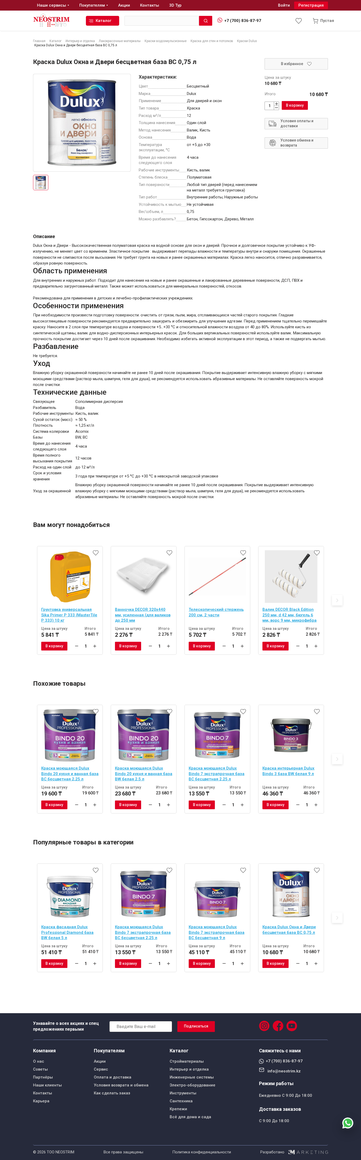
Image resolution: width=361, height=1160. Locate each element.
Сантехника (181, 1101)
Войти (284, 5)
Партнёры (43, 1077)
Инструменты (183, 1093)
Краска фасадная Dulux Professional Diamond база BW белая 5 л (67, 932)
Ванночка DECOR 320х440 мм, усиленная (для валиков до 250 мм (142, 615)
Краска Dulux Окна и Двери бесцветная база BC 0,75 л (289, 930)
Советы (40, 1069)
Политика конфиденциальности (201, 1152)
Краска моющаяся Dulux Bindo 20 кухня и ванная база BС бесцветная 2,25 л (70, 773)
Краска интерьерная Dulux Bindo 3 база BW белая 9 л (288, 771)
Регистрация (311, 5)
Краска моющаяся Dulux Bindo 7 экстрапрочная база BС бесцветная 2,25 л (216, 773)
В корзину (295, 105)
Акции (100, 1061)
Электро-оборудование (192, 1085)
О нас (38, 1061)
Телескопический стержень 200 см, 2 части (216, 612)
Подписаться (196, 1026)
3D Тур (175, 5)
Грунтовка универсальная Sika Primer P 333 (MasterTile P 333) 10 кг (69, 615)
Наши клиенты (47, 1085)
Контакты (42, 1093)
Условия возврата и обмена (121, 1085)
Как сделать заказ (112, 1093)
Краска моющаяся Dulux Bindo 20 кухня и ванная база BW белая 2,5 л (143, 773)
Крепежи (178, 1109)
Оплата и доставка (112, 1077)
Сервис (101, 1069)
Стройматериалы (187, 1061)
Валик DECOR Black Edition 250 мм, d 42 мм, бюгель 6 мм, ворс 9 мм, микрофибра (289, 615)
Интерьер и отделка (189, 1069)
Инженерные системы (192, 1077)
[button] (337, 600)
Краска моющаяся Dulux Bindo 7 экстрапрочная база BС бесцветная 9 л (216, 932)
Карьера (41, 1101)
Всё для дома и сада (190, 1116)
